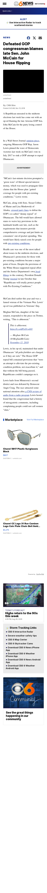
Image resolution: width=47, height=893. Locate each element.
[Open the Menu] (4, 4)
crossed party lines (20, 210)
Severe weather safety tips (22, 636)
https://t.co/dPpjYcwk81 (21, 329)
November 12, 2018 (19, 342)
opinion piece (32, 140)
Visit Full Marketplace (35, 420)
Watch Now (39, 4)
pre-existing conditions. (19, 243)
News (6, 37)
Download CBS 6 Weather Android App (20, 667)
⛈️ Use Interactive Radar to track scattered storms (23, 23)
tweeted (13, 278)
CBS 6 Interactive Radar (20, 632)
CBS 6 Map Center (17, 640)
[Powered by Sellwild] (40, 574)
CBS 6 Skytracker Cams (20, 643)
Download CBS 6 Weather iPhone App (20, 654)
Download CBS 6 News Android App (23, 661)
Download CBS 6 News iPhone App (22, 648)
